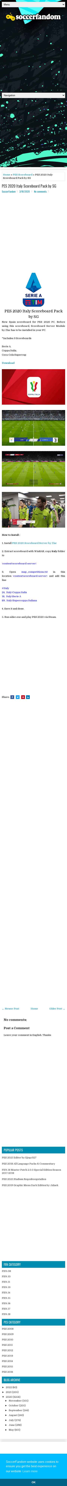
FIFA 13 (6, 1287)
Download (8, 363)
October (14, 1405)
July (12, 1420)
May (12, 1429)
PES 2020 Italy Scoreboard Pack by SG (29, 186)
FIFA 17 (6, 1308)
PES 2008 (8, 1328)
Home (6, 174)
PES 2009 (8, 1334)
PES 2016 (7, 1371)
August (13, 1415)
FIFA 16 (6, 1303)
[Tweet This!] (18, 697)
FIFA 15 (6, 1298)
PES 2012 (7, 1350)
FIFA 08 (6, 1271)
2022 (9, 1387)
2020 (9, 1397)
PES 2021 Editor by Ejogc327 (19, 1157)
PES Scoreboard (22, 174)
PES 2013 (7, 1355)
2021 (9, 1392)
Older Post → (57, 1008)
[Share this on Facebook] (12, 697)
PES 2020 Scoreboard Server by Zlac (34, 543)
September (16, 1410)
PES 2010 (7, 1339)
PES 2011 (7, 1345)
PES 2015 (7, 1366)
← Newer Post (10, 1008)
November (15, 1400)
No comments (40, 191)
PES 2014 (7, 1361)
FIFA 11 (6, 1281)
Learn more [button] (30, 1471)
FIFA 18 (6, 1314)
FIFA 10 (6, 1276)
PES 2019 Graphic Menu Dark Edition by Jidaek (30, 1185)
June (12, 1425)
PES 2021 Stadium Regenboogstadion (24, 1179)
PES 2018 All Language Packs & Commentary (28, 1163)
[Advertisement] (33, 55)
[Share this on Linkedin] (28, 697)
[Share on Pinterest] (23, 697)
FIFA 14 (6, 1292)
